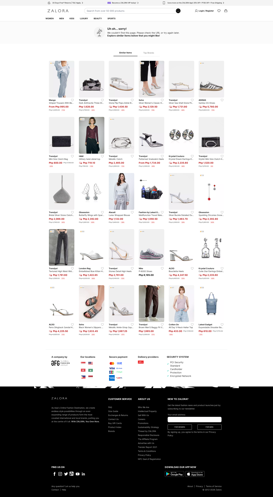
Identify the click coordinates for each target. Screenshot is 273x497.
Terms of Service (214, 486)
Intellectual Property (147, 411)
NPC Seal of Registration (149, 459)
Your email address (176, 414)
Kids (72, 18)
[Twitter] (66, 474)
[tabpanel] (137, 198)
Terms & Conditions (147, 451)
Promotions (143, 423)
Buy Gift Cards (115, 423)
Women (50, 18)
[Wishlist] (219, 11)
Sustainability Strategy (148, 427)
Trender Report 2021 (147, 447)
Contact (55, 489)
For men (209, 427)
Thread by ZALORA (147, 431)
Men (61, 18)
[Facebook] (54, 474)
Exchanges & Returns (118, 415)
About (190, 486)
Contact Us (113, 419)
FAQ (110, 407)
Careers (141, 419)
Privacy (199, 486)
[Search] (178, 11)
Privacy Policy (144, 455)
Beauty (98, 18)
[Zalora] (58, 10)
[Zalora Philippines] (83, 377)
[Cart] (226, 11)
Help (64, 489)
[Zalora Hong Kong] (83, 370)
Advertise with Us (146, 443)
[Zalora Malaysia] (90, 363)
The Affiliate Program (148, 439)
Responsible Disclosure (148, 435)
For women (179, 427)
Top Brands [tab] (148, 53)
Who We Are (143, 407)
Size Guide (113, 411)
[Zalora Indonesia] (90, 377)
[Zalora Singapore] (83, 363)
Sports (111, 18)
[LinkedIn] (83, 474)
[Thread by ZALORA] (72, 474)
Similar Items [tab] (125, 52)
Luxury (84, 18)
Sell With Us (143, 415)
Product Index (114, 427)
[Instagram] (60, 474)
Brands (111, 431)
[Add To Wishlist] (72, 100)
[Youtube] (77, 474)
